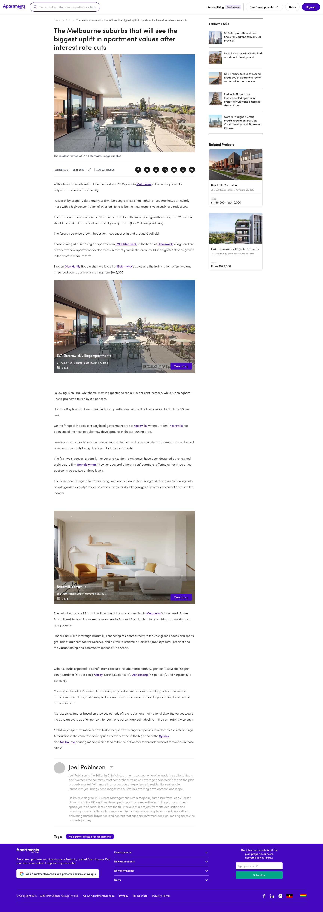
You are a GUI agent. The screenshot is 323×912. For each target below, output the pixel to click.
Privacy (123, 895)
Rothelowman (86, 464)
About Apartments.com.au (99, 895)
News (57, 20)
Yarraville (140, 425)
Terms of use (140, 895)
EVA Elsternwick (126, 244)
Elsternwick (165, 244)
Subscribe (259, 875)
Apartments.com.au (132, 775)
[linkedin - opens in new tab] (272, 896)
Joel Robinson (88, 766)
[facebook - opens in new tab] (264, 896)
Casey (98, 674)
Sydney (164, 736)
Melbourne (143, 184)
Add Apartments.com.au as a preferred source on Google (61, 874)
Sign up (311, 7)
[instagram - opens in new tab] (280, 896)
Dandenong (140, 674)
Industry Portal (161, 895)
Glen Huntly (72, 266)
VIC (68, 20)
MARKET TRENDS (105, 169)
